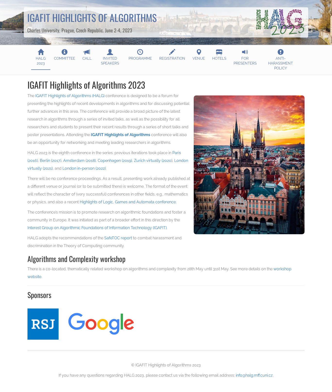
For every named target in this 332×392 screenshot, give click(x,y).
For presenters (245, 60)
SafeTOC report (118, 238)
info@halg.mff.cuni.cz (254, 375)
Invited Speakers (110, 60)
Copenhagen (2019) (115, 160)
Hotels (219, 58)
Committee (64, 58)
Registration (172, 58)
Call (87, 58)
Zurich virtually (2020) (153, 160)
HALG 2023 (41, 60)
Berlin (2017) (50, 160)
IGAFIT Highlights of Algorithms (120, 134)
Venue (198, 58)
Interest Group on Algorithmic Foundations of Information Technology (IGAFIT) (97, 227)
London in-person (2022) (84, 168)
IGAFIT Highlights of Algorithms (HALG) (70, 95)
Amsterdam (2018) (79, 160)
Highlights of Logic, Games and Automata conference (128, 202)
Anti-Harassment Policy (280, 63)
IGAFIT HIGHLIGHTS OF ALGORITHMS (92, 17)
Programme (140, 58)
